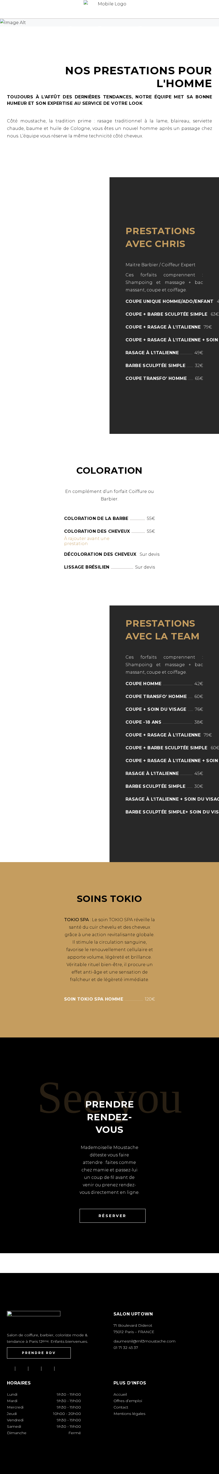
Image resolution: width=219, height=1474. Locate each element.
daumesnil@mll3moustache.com (144, 1341)
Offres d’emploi (128, 1400)
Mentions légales (129, 1413)
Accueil (120, 1394)
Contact (121, 1407)
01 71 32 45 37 (126, 1347)
